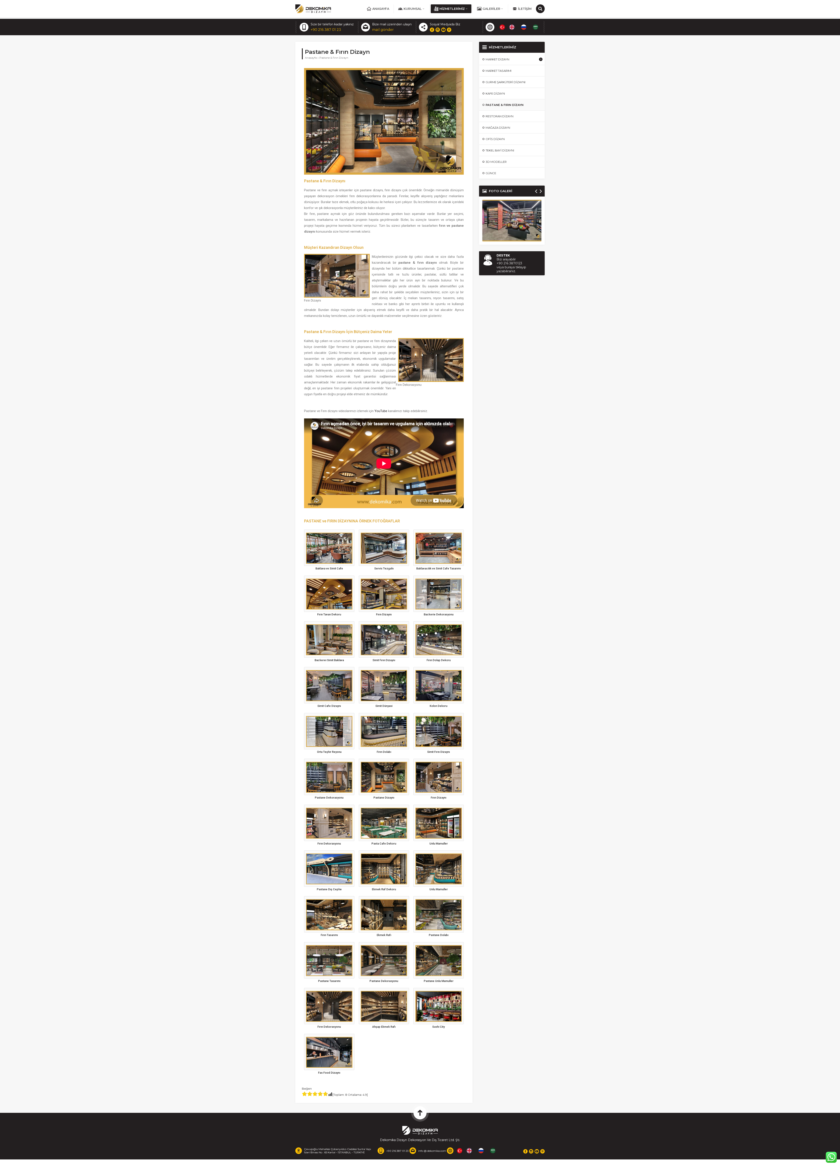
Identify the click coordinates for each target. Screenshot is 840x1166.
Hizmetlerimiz (452, 9)
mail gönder (383, 30)
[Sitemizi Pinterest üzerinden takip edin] (449, 30)
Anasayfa (380, 9)
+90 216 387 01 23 (326, 30)
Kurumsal (413, 9)
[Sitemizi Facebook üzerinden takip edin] (432, 30)
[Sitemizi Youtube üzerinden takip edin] (443, 30)
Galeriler (491, 9)
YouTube (380, 411)
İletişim (525, 9)
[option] (513, 27)
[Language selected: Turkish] (521, 27)
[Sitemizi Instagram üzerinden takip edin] (438, 30)
